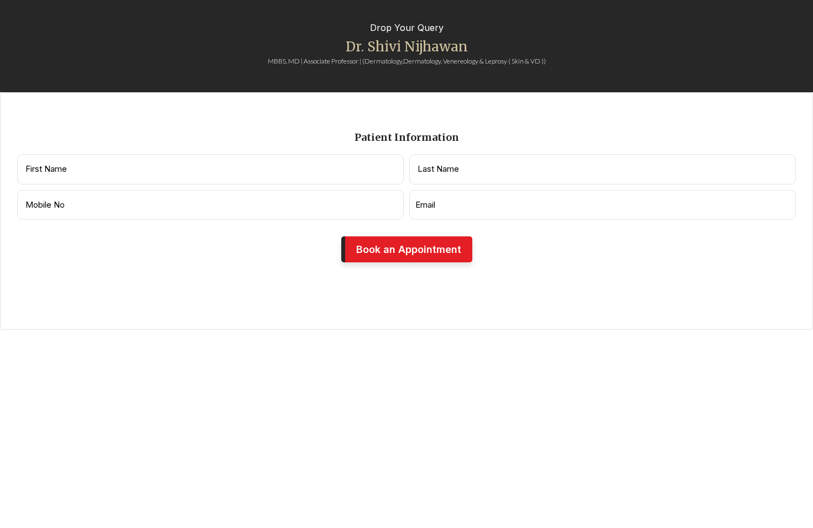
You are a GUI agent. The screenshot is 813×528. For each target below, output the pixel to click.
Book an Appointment (408, 249)
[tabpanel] (406, 211)
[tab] (401, 85)
